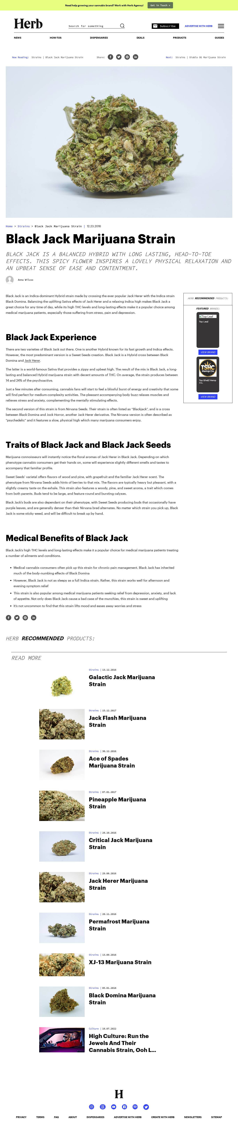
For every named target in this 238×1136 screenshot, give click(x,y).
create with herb (162, 1117)
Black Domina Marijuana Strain (122, 999)
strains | (95, 669)
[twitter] (119, 57)
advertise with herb (198, 26)
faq (56, 1117)
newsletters (193, 1117)
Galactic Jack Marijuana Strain (122, 681)
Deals (140, 37)
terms (40, 1117)
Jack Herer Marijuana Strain (118, 884)
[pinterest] (127, 57)
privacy (21, 1117)
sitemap (216, 1117)
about (72, 1117)
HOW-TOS (56, 37)
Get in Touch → (160, 5)
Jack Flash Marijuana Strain (117, 721)
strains (24, 226)
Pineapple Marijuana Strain (117, 803)
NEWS (17, 37)
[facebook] (110, 57)
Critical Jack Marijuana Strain (120, 844)
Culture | (95, 1028)
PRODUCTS (179, 37)
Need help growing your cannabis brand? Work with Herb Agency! (104, 5)
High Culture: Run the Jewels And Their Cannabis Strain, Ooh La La (122, 1043)
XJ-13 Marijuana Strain (120, 962)
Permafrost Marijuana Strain (119, 925)
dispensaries (95, 1117)
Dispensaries (99, 37)
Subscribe (168, 26)
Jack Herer (32, 360)
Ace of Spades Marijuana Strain (112, 762)
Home (9, 226)
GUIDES (219, 37)
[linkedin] (135, 57)
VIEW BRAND (208, 352)
